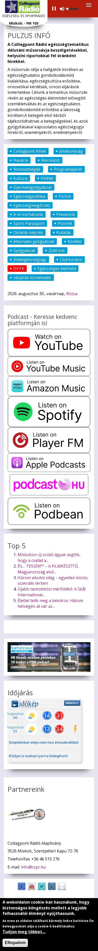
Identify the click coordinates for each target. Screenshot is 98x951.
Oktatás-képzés (28, 232)
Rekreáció (50, 160)
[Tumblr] (52, 886)
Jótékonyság (71, 151)
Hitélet (47, 178)
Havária (20, 160)
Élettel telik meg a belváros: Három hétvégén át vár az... (50, 603)
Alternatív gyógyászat (33, 241)
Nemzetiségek (26, 169)
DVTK (18, 268)
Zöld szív (56, 250)
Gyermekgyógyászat (32, 187)
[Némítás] (62, 8)
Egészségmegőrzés (31, 205)
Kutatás (63, 232)
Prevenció (65, 214)
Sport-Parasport (28, 223)
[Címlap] (22, 7)
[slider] (73, 8)
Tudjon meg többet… (24, 931)
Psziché (65, 223)
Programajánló (68, 169)
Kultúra (20, 178)
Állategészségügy (29, 259)
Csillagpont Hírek (29, 151)
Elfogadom (15, 942)
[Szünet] (54, 8)
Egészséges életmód (56, 268)
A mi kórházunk (28, 214)
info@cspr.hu (33, 867)
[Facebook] (22, 886)
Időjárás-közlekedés (32, 277)
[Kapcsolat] (62, 886)
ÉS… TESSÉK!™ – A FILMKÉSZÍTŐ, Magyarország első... (48, 569)
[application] (65, 9)
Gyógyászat (24, 250)
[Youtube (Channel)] (32, 886)
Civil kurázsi (71, 259)
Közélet (75, 241)
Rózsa (71, 293)
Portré (65, 196)
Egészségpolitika (29, 196)
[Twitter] (42, 886)
